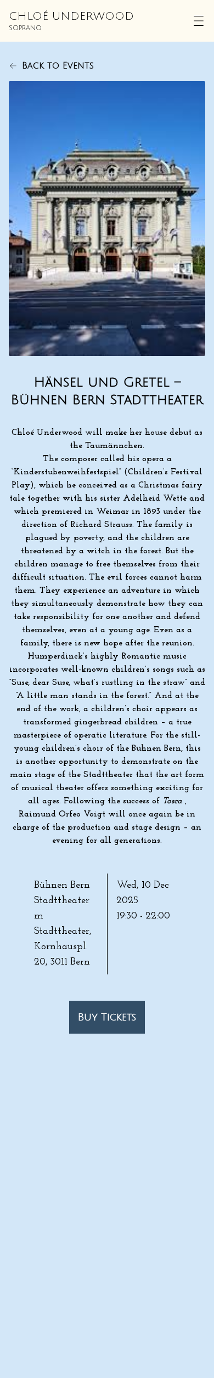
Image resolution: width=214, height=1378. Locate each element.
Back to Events (58, 66)
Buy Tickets (107, 1017)
